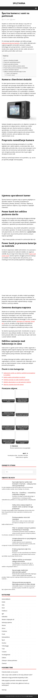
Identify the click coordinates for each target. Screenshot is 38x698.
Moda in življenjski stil (8, 619)
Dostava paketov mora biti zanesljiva (21, 518)
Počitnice (4, 631)
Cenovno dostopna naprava (11, 69)
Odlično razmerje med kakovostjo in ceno (15, 71)
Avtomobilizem (6, 599)
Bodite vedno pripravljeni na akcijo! (14, 377)
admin (13, 19)
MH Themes (30, 696)
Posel (3, 634)
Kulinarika (4, 616)
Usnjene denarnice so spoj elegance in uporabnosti (24, 539)
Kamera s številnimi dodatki (11, 60)
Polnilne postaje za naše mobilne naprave (16, 380)
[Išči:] (19, 471)
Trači (3, 649)
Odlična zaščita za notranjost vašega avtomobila (21, 560)
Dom (3, 608)
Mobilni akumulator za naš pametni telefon (17, 382)
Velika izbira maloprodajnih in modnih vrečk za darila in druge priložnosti (22, 507)
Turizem (4, 652)
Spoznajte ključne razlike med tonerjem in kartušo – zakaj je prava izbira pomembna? (24, 484)
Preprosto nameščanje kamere (12, 62)
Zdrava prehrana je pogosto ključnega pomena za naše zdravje (23, 583)
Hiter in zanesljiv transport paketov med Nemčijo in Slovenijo (24, 529)
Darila (3, 602)
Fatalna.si (4, 611)
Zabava (4, 657)
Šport (3, 640)
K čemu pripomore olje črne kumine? (21, 550)
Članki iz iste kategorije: (12, 73)
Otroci (3, 628)
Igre (3, 614)
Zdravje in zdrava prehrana (9, 660)
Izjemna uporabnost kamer (11, 64)
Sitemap (4, 690)
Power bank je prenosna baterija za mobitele (16, 68)
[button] (36, 8)
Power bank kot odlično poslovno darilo (14, 66)
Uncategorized (6, 654)
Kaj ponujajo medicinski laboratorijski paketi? (20, 571)
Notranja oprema (7, 622)
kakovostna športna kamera (10, 43)
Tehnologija (5, 646)
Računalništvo (6, 637)
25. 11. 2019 (6, 19)
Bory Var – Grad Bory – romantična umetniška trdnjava (23, 493)
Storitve (4, 643)
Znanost (4, 663)
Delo (3, 605)
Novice (4, 625)
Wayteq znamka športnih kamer (14, 384)
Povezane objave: (10, 75)
